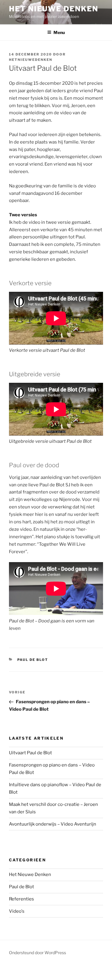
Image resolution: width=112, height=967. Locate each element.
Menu (59, 32)
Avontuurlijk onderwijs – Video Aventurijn (52, 824)
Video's (16, 911)
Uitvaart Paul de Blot (30, 752)
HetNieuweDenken (30, 60)
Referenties (21, 899)
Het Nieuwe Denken (53, 8)
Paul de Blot (32, 660)
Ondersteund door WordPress (37, 952)
